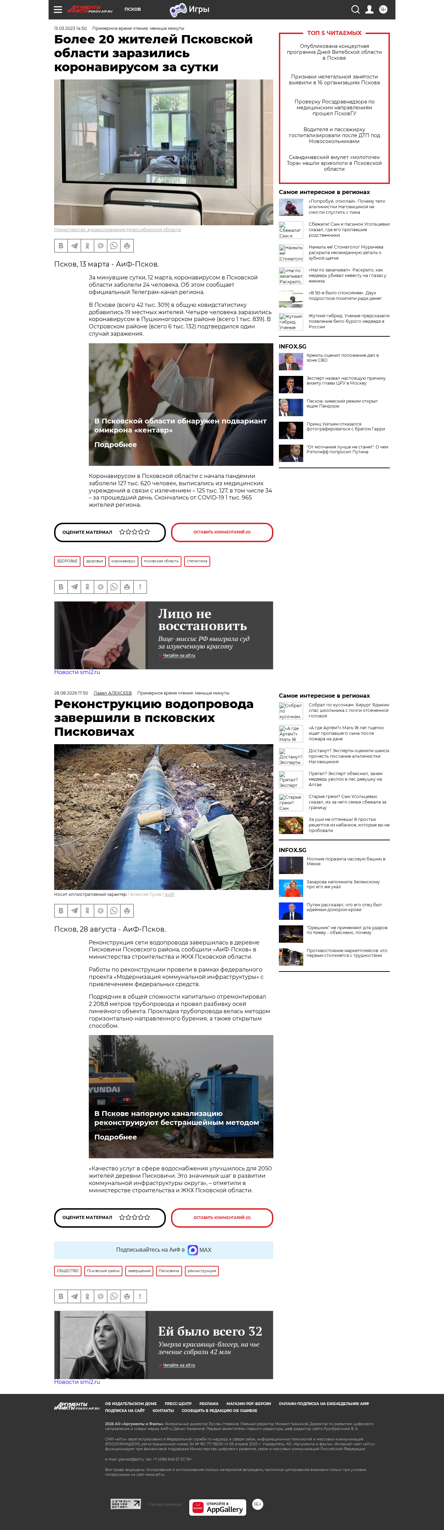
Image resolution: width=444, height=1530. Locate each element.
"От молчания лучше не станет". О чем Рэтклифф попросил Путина (347, 449)
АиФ (169, 894)
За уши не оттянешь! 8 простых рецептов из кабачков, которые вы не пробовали (349, 825)
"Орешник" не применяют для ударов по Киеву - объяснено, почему (347, 930)
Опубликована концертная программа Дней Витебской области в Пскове (334, 52)
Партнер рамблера (164, 1504)
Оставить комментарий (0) (222, 532)
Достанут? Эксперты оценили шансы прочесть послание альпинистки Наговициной (349, 756)
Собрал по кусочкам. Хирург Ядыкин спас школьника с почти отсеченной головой (349, 710)
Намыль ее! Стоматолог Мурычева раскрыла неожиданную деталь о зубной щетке (346, 252)
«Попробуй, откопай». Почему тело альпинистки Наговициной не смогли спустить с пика (347, 207)
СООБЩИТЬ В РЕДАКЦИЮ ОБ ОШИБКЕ (219, 1411)
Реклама (209, 1404)
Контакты (163, 1411)
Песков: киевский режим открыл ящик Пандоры (342, 404)
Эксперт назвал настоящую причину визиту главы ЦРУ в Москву (346, 381)
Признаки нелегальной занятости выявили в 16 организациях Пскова (334, 80)
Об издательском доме (131, 1404)
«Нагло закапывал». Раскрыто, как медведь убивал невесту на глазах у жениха (347, 275)
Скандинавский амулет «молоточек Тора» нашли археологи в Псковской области (334, 163)
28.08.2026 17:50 (71, 693)
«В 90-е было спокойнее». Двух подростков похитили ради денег (345, 295)
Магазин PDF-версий (249, 1404)
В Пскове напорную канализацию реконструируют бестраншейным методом (176, 1118)
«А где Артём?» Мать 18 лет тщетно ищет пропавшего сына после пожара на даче (346, 733)
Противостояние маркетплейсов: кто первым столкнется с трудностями (347, 953)
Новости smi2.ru (77, 672)
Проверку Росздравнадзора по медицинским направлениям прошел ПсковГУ (334, 108)
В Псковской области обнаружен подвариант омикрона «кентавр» (180, 425)
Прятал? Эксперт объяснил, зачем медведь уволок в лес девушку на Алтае (346, 779)
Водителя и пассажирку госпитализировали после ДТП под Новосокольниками (334, 135)
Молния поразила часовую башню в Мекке (346, 861)
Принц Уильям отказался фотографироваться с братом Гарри (346, 426)
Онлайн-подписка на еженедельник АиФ (324, 1404)
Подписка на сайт (125, 1411)
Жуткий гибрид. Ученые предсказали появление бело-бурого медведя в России (349, 321)
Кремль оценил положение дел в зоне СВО (343, 358)
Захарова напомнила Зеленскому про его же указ (343, 884)
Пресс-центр (178, 1404)
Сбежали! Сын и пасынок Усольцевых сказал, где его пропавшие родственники (349, 229)
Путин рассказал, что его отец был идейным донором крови (344, 907)
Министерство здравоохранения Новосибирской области (117, 229)
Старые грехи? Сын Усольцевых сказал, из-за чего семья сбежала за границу (347, 802)
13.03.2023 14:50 (70, 28)
